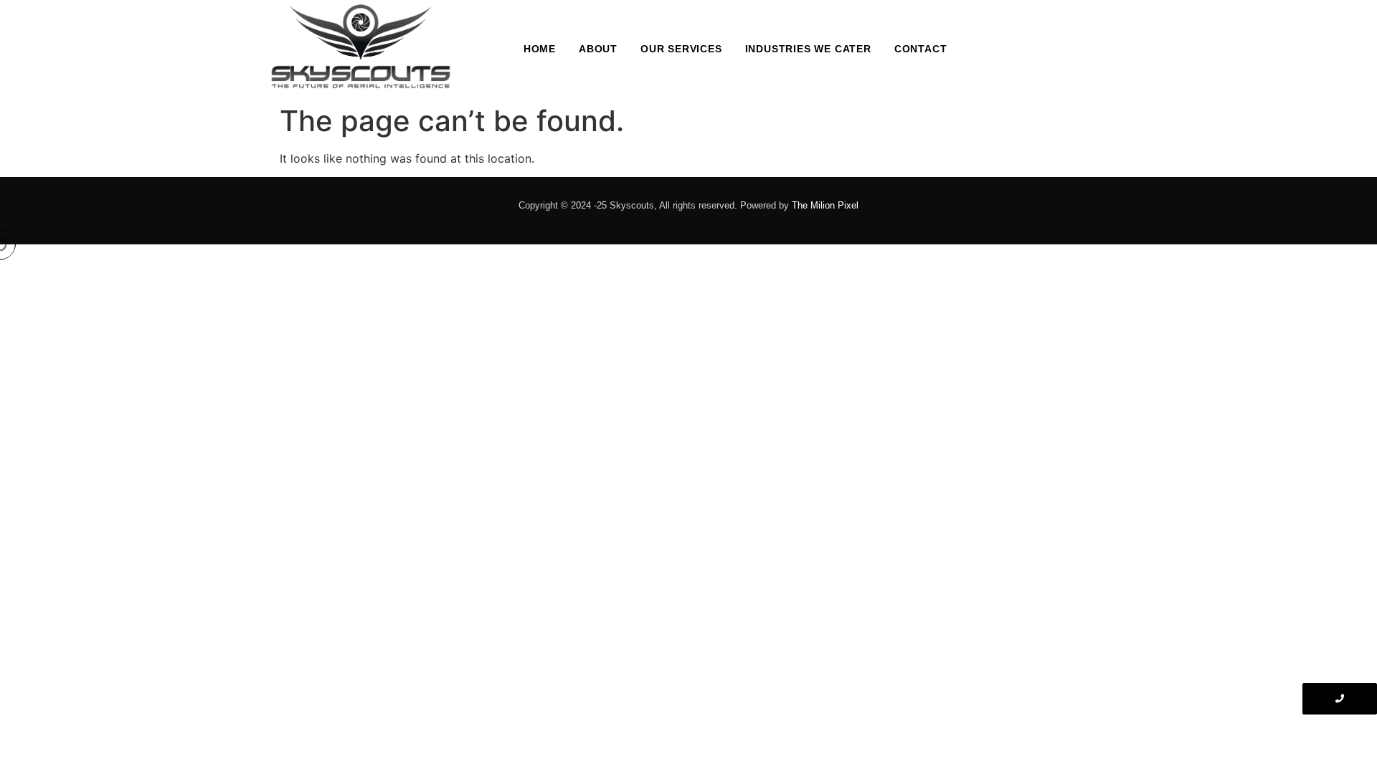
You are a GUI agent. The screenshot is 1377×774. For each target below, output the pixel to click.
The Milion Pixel (825, 205)
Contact (920, 48)
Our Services (681, 48)
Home (540, 48)
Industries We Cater (808, 48)
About (598, 48)
